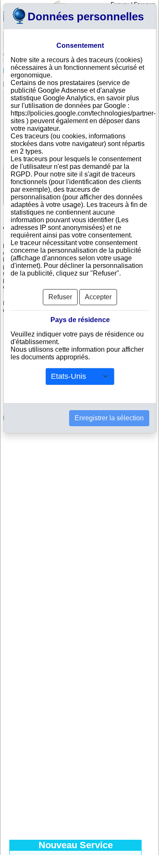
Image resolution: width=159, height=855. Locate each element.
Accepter (98, 297)
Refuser (60, 297)
